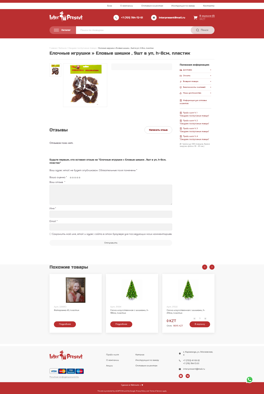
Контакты (209, 6)
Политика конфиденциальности (64, 377)
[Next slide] (212, 267)
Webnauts (135, 385)
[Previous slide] (204, 267)
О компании (126, 6)
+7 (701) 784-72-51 (132, 17)
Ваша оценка (58, 177)
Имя (53, 208)
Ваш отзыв (57, 182)
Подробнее (65, 324)
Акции (109, 366)
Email (53, 221)
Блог (109, 6)
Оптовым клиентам (152, 6)
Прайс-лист (112, 355)
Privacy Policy (141, 391)
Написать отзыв (158, 130)
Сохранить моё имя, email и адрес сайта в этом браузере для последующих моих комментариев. (112, 234)
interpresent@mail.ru (172, 17)
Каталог (139, 355)
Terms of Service (156, 391)
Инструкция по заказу (183, 6)
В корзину (200, 324)
